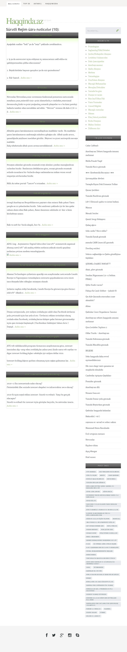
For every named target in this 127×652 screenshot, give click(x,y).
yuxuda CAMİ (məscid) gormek (99, 243)
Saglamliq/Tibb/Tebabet (99, 50)
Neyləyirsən (112, 526)
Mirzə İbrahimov (92, 537)
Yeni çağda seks (107, 529)
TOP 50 (26, 4)
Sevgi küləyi (91, 500)
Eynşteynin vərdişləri (108, 533)
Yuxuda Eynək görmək (96, 237)
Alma (88, 306)
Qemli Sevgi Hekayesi (95, 219)
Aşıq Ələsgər (91, 451)
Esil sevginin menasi (95, 434)
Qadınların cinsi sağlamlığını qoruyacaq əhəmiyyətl (102, 604)
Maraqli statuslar (96, 110)
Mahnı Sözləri (94, 125)
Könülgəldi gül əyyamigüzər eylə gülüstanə (99, 590)
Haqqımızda (51, 4)
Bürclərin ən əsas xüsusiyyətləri (99, 582)
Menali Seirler (92, 213)
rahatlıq (116, 519)
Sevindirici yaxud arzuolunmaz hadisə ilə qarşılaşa (102, 496)
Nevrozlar (42, 88)
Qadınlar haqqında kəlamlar (98, 410)
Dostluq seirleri (93, 248)
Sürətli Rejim (91, 475)
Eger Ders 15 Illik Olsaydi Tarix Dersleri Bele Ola (101, 505)
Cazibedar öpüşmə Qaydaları (98, 376)
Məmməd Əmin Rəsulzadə (97, 428)
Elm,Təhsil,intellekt (97, 117)
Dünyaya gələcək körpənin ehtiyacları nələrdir (101, 599)
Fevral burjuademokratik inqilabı (99, 551)
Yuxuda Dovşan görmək (95, 482)
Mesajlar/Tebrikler (96, 87)
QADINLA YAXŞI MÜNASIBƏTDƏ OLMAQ (99, 585)
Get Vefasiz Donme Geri (95, 526)
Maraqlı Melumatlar (97, 84)
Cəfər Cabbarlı (92, 146)
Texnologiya (93, 76)
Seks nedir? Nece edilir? (96, 231)
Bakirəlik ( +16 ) (93, 416)
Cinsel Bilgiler (94, 106)
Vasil (88, 567)
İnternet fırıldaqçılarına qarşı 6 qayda (42, 337)
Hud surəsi (90, 457)
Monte (102, 475)
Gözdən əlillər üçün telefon (97, 519)
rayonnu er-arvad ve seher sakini (101, 422)
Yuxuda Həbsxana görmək (97, 339)
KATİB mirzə (111, 479)
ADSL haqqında (42, 235)
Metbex (91, 73)
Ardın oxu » (26, 78)
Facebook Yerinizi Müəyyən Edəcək (42, 303)
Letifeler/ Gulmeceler (98, 58)
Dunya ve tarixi (95, 95)
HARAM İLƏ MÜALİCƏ (93, 609)
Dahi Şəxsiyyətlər (96, 61)
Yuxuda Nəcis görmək (95, 167)
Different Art (94, 128)
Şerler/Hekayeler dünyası (99, 54)
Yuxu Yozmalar (95, 102)
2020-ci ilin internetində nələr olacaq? (42, 374)
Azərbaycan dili (93, 387)
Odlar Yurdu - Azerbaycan (97, 333)
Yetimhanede (98, 567)
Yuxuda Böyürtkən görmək (98, 405)
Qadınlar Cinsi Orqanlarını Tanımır (101, 312)
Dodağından (91, 555)
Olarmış (107, 609)
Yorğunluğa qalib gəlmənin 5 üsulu (100, 558)
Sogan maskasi (92, 529)
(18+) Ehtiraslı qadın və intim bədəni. (102, 202)
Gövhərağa (107, 491)
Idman (91, 113)
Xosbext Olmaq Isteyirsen (96, 594)
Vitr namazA (91, 472)
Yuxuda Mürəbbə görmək (97, 345)
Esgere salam (91, 612)
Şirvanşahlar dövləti (95, 178)
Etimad (102, 612)
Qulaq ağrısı (91, 225)
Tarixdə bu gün (95, 91)
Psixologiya (93, 46)
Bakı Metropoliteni (42, 193)
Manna (89, 208)
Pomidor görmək (93, 381)
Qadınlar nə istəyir (94, 571)
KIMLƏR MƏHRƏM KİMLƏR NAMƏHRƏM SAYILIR (102, 574)
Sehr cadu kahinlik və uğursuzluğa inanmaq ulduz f (100, 563)
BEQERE (89, 351)
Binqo (88, 578)
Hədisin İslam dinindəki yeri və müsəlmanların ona (98, 514)
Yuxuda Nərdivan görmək (97, 196)
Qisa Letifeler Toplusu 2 (96, 327)
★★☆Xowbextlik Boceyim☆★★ (100, 173)
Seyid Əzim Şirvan (93, 491)
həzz (88, 544)
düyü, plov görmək (94, 270)
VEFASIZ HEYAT (91, 533)
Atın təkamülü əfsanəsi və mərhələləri (102, 510)
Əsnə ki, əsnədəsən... (42, 156)
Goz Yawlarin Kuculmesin (109, 472)
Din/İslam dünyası (96, 80)
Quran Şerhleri (92, 190)
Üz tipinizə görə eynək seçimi (105, 544)
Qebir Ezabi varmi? (94, 285)
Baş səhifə (14, 4)
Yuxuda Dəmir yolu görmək (98, 399)
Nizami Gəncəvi (93, 393)
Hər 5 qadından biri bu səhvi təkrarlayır (102, 547)
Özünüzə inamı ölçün (42, 35)
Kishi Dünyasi (94, 121)
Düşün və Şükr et (93, 616)
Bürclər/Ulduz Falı (96, 99)
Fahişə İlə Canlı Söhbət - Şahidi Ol (101, 291)
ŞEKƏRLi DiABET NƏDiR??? (98, 264)
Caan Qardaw (113, 475)
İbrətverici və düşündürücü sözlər (100, 522)
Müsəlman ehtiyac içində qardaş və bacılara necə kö (100, 487)
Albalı (42, 122)
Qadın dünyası (94, 69)
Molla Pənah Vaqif (94, 161)
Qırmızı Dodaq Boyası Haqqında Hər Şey (101, 540)
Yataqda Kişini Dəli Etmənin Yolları (102, 184)
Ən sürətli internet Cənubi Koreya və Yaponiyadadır (42, 265)
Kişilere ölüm (92, 445)
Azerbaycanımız (95, 65)
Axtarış (38, 4)
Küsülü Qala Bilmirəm (95, 479)
